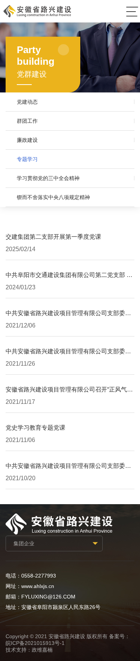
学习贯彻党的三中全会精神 (48, 178)
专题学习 (27, 159)
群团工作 (27, 121)
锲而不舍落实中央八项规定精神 (53, 197)
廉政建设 (27, 140)
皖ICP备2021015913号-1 (35, 643)
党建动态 (27, 102)
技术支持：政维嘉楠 (29, 650)
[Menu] (132, 11)
